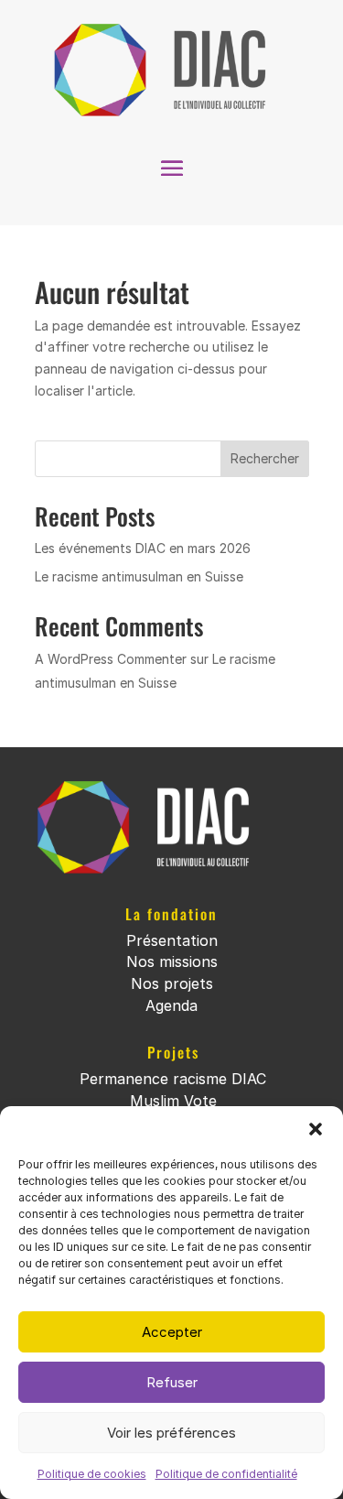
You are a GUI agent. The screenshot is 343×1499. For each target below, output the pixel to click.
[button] (315, 1129)
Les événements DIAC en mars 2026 (143, 548)
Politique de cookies (92, 1474)
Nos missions (172, 961)
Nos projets (172, 983)
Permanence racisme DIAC (173, 1079)
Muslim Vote (173, 1101)
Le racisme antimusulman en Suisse (139, 576)
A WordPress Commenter (111, 659)
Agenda (171, 1005)
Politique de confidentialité (226, 1474)
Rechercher (264, 458)
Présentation (172, 940)
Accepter (172, 1332)
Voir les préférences (171, 1432)
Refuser (172, 1382)
